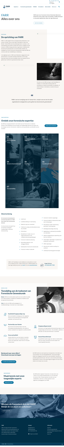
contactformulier (33, 265)
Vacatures (51, 2)
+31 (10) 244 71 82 (49, 265)
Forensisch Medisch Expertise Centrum (54, 430)
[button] (18, 6)
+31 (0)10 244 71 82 (33, 430)
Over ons (49, 434)
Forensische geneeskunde (52, 429)
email (23, 265)
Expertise (49, 427)
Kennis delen (49, 432)
